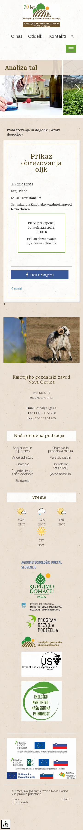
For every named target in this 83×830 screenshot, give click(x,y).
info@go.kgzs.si (41, 408)
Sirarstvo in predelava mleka (60, 449)
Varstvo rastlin (60, 457)
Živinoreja (22, 480)
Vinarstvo (22, 464)
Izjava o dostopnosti (20, 800)
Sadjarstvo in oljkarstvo (22, 449)
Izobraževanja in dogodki (27, 130)
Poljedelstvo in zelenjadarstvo (22, 472)
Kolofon (66, 799)
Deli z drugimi (42, 275)
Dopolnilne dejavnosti (61, 465)
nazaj (18, 288)
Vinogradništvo (22, 457)
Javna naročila (60, 474)
